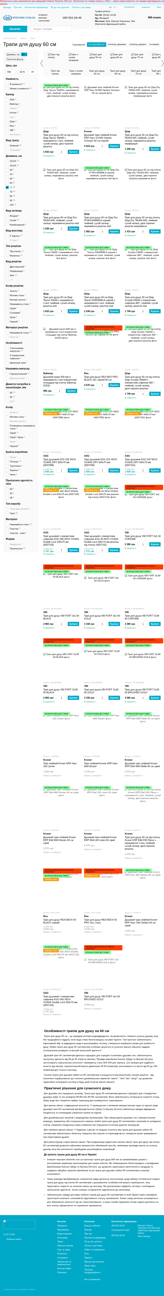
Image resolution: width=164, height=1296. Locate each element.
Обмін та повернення (94, 1249)
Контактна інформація (36, 7)
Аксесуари (62, 1237)
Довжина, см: (13, 54)
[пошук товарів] (69, 29)
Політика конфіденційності (92, 1271)
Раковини (61, 1272)
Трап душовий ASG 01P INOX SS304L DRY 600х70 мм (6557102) (141, 462)
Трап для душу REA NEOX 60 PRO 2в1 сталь (100, 921)
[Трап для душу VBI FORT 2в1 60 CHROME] (143, 505)
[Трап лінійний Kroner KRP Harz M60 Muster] (102, 732)
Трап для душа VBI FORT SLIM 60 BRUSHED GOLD (142, 691)
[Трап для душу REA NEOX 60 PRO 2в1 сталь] (102, 888)
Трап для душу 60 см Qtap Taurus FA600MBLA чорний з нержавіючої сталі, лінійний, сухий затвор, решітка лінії (99, 301)
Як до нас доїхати (60, 7)
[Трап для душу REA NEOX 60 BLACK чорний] (61, 888)
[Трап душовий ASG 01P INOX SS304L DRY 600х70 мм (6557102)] (143, 428)
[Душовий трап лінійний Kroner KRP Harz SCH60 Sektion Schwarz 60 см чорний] (102, 104)
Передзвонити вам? (120, 1230)
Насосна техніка (65, 1245)
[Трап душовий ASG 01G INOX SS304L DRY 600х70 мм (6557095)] (102, 428)
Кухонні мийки (64, 1268)
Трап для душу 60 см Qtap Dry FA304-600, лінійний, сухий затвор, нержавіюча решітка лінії (61, 220)
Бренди (7, 7)
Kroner (148, 1059)
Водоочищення (64, 1233)
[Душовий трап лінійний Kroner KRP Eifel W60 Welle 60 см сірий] (143, 732)
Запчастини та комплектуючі (64, 1263)
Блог (86, 1253)
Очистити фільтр (15, 59)
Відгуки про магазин (94, 1261)
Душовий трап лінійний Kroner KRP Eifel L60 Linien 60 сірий (100, 838)
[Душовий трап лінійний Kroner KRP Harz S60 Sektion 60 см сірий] (143, 888)
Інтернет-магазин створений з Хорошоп (19, 1289)
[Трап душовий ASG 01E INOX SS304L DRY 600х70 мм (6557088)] (61, 428)
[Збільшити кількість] (65, 152)
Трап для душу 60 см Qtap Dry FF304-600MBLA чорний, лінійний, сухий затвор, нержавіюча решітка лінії (101, 221)
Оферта (88, 1257)
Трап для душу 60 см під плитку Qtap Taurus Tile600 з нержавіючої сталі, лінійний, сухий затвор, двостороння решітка (60, 141)
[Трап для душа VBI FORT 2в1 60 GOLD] (102, 584)
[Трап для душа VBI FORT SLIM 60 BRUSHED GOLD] (143, 658)
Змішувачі (62, 1225)
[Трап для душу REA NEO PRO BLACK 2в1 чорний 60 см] (102, 345)
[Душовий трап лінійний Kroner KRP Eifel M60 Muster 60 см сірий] (61, 806)
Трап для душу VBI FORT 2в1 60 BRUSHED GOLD (102, 998)
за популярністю (97, 44)
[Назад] (41, 63)
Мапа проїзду (144, 1236)
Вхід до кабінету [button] (92, 1225)
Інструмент (62, 1257)
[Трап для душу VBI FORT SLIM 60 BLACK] (61, 658)
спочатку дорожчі (137, 44)
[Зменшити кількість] (57, 152)
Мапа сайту (90, 1265)
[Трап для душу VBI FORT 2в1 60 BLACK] (61, 584)
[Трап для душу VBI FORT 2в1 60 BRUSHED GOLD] (102, 965)
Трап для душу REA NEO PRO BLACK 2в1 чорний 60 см (101, 378)
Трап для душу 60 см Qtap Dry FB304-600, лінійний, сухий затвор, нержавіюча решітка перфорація (141, 139)
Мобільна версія (13, 1239)
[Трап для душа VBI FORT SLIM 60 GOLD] (102, 658)
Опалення (62, 1253)
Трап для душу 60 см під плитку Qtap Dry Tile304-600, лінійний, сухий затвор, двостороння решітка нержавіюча (142, 221)
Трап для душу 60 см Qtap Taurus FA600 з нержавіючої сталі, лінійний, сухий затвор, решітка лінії (59, 301)
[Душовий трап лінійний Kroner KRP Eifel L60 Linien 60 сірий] (102, 806)
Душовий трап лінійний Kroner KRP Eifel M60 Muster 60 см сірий (59, 840)
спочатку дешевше (117, 44)
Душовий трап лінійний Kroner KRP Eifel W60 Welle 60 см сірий (142, 765)
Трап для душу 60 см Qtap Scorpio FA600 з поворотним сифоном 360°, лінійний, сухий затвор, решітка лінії (141, 301)
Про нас (18, 7)
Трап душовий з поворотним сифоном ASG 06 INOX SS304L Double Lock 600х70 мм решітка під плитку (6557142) (101, 540)
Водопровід (63, 1229)
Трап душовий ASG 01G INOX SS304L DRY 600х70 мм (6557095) (100, 462)
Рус (114, 7)
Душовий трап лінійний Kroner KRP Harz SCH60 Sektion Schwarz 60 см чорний (100, 138)
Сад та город (63, 1249)
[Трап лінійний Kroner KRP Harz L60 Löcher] (61, 732)
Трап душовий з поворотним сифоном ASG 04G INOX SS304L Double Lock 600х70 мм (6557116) (60, 1000)
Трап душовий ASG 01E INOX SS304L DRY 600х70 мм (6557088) (59, 462)
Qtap (129, 1059)
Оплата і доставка (81, 7)
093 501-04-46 (72, 17)
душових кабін (50, 1097)
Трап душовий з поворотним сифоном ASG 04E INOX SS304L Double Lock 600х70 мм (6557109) (61, 540)
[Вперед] (162, 63)
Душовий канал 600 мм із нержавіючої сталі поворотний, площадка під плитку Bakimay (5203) (60, 381)
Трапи (60, 1241)
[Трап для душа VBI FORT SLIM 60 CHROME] (143, 584)
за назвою (154, 44)
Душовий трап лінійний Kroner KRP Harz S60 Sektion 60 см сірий (141, 922)
